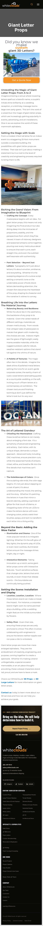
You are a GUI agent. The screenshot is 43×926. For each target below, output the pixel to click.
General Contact (17, 920)
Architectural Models (29, 811)
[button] (32, 4)
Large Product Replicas (9, 798)
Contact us (6, 692)
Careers (5, 900)
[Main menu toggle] (38, 4)
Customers (6, 893)
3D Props (28, 679)
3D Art (24, 815)
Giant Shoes (6, 828)
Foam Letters (6, 835)
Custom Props (7, 795)
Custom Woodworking (9, 838)
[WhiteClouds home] (15, 748)
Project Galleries (7, 864)
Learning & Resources (9, 906)
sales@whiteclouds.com (11, 767)
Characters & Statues (9, 818)
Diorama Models (27, 801)
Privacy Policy (7, 920)
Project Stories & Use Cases (11, 871)
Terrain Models (27, 798)
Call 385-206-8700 (21, 734)
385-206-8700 (7, 765)
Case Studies (6, 868)
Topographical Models (29, 795)
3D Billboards (7, 832)
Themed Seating (7, 805)
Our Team (5, 890)
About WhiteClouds (8, 887)
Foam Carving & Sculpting (10, 851)
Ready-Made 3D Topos (9, 877)
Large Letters (6, 808)
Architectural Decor (28, 818)
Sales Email (28, 920)
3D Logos (5, 815)
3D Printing (6, 847)
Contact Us (6, 897)
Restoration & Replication (10, 842)
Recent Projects (7, 861)
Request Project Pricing (21, 728)
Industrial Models (28, 808)
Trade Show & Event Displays (11, 801)
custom (21, 47)
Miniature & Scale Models (30, 805)
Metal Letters (6, 811)
